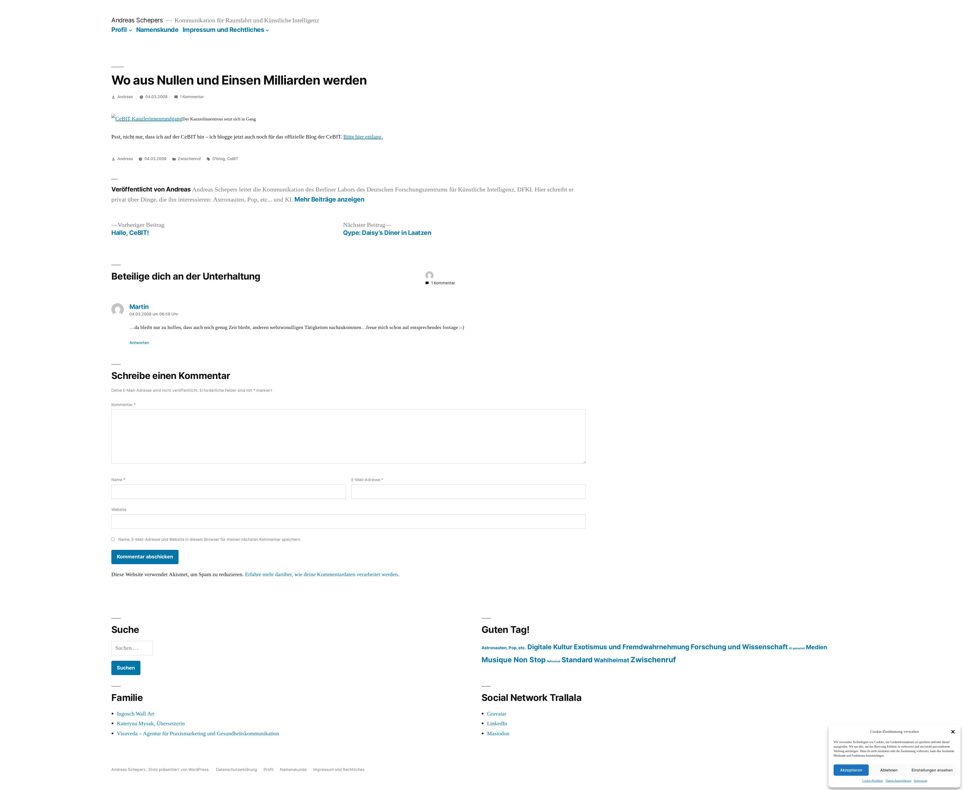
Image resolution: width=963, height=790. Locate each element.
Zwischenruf (189, 158)
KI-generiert (797, 648)
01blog (218, 158)
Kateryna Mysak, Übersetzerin (151, 723)
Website (118, 509)
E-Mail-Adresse (367, 479)
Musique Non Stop (514, 659)
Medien (816, 647)
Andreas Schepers (138, 20)
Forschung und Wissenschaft (739, 647)
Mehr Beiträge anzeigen (329, 199)
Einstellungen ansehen (932, 770)
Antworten (139, 342)
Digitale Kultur (550, 647)
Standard (577, 659)
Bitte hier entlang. (363, 136)
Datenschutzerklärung (898, 781)
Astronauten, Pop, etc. (504, 647)
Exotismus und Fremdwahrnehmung (631, 647)
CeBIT (232, 158)
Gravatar (496, 713)
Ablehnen (889, 770)
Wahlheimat (611, 660)
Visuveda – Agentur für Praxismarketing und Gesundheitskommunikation (198, 733)
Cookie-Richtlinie (872, 781)
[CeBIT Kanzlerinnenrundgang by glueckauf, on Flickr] (146, 118)
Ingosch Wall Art (135, 713)
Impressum (920, 781)
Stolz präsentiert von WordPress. (179, 769)
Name (118, 479)
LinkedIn (497, 723)
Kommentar (123, 404)
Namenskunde (157, 29)
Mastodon (498, 733)
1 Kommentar (192, 96)
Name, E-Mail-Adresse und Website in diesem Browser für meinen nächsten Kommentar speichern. (209, 539)
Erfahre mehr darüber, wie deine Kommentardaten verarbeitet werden (321, 574)
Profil (119, 29)
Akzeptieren (851, 770)
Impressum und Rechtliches (223, 29)
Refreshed (553, 661)
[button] (952, 731)
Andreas (125, 96)
